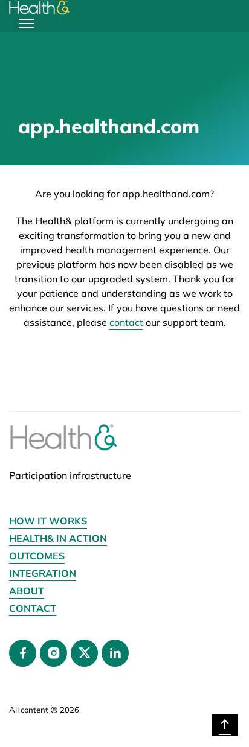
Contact (32, 608)
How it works (48, 521)
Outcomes (37, 556)
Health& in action (58, 538)
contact (126, 322)
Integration (42, 573)
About (26, 591)
